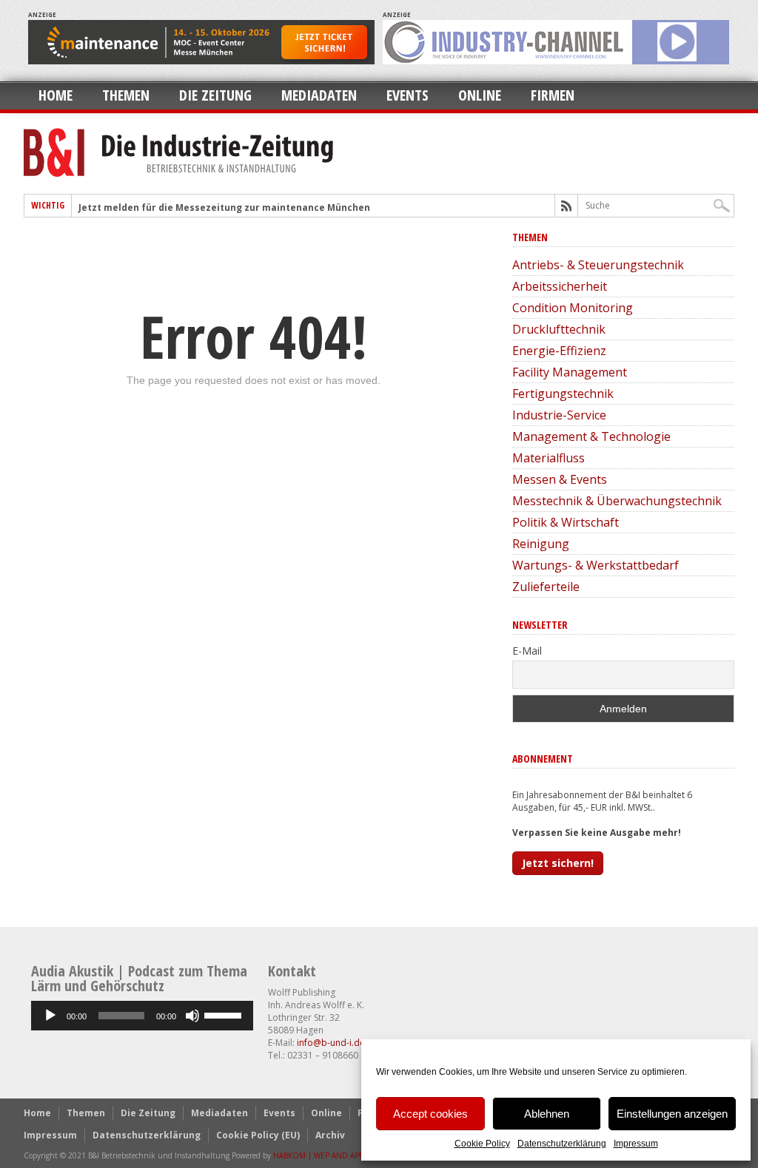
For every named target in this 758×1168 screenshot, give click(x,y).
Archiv (330, 1135)
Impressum (636, 1143)
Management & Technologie (591, 436)
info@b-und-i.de (331, 1042)
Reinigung (540, 544)
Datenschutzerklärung (561, 1143)
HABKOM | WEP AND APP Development (342, 1155)
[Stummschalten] (192, 1015)
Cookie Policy (482, 1143)
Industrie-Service (559, 415)
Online (479, 95)
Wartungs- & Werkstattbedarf (595, 565)
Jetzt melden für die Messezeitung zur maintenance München (224, 207)
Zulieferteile (546, 586)
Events (407, 95)
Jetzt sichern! (558, 863)
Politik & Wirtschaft (565, 522)
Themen (126, 95)
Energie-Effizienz (559, 350)
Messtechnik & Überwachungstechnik (617, 501)
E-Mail (527, 651)
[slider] (225, 1014)
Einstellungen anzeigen (672, 1113)
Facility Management (569, 372)
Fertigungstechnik (563, 393)
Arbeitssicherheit (559, 286)
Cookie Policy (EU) (258, 1135)
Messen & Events (559, 479)
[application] (142, 1015)
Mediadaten (319, 95)
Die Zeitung (215, 95)
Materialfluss (548, 458)
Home (55, 95)
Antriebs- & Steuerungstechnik (598, 265)
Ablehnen (546, 1113)
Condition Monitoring (572, 308)
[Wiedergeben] (50, 1015)
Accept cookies (430, 1113)
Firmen (552, 95)
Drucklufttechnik (559, 329)
